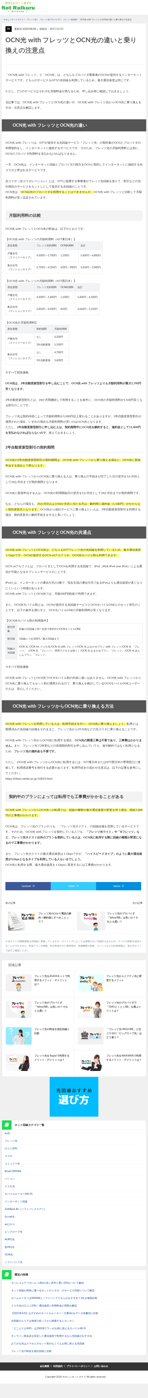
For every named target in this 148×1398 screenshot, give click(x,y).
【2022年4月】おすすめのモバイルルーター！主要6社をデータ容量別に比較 (54, 1313)
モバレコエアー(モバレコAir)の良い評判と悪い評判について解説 (47, 1283)
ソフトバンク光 (13, 1262)
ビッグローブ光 (13, 1232)
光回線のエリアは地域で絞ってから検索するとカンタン (42, 1321)
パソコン (10, 1179)
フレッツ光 (11, 1141)
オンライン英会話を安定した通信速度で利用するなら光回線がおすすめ (51, 1336)
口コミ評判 (11, 1148)
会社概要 (44, 1366)
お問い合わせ (101, 1366)
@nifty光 (9, 1247)
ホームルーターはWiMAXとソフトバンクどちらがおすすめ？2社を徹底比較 (54, 1298)
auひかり (10, 1224)
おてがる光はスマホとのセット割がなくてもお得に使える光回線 (47, 1343)
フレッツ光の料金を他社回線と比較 (31, 1351)
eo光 (7, 1133)
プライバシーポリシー (78, 1366)
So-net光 (10, 1217)
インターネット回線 (16, 1201)
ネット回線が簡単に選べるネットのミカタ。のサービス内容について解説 (53, 1290)
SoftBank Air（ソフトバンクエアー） (26, 1209)
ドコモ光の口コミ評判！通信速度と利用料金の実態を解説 (44, 1306)
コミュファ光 (12, 1163)
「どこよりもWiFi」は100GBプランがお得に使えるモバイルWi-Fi (48, 1328)
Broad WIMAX (13, 1171)
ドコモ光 (10, 1186)
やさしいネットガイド (74, 1377)
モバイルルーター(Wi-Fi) (18, 1194)
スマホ (8, 1156)
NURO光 (10, 1239)
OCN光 (9, 1254)
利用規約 (58, 1366)
